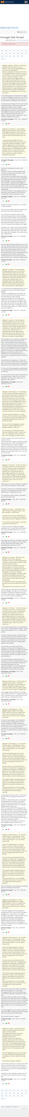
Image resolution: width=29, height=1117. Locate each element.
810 (10, 50)
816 (6, 53)
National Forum (9, 27)
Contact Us (15, 1106)
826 (18, 56)
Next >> (3, 59)
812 (18, 50)
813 (22, 50)
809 (6, 50)
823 (6, 56)
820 (22, 53)
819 (18, 53)
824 (10, 56)
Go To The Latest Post (23, 40)
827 (22, 56)
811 (14, 50)
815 (2, 53)
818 (14, 53)
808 (2, 50)
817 (10, 53)
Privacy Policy (8, 1106)
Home (2, 1106)
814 (26, 50)
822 (2, 56)
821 (26, 53)
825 (14, 56)
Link (3, 123)
